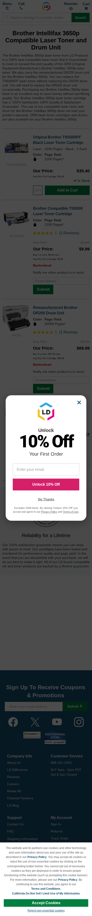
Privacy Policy (37, 857)
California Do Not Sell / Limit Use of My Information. (46, 893)
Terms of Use (71, 511)
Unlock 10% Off (46, 484)
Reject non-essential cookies (46, 910)
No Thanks (46, 499)
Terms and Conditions (45, 888)
